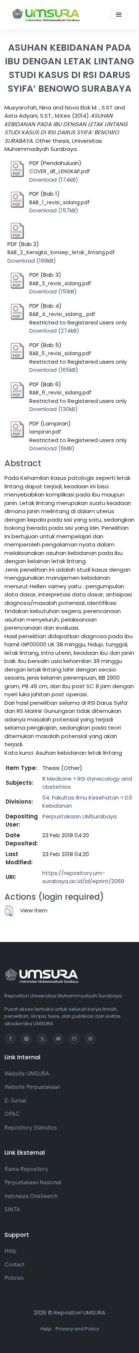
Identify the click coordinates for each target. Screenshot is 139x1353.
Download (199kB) (31, 261)
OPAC (12, 1113)
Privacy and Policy (77, 1328)
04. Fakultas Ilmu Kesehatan (80, 797)
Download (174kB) (53, 180)
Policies (14, 1277)
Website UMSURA (26, 1073)
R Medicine (57, 778)
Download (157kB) (53, 210)
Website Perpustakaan (32, 1086)
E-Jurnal (15, 1100)
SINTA (12, 1209)
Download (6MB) (52, 448)
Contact (14, 1264)
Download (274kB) (54, 330)
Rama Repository (26, 1168)
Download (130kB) (53, 409)
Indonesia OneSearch (30, 1195)
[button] (8, 910)
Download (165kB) (53, 370)
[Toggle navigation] (119, 15)
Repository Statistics (30, 1127)
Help (10, 1250)
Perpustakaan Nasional (33, 1182)
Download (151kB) (53, 291)
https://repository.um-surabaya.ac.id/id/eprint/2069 (83, 877)
